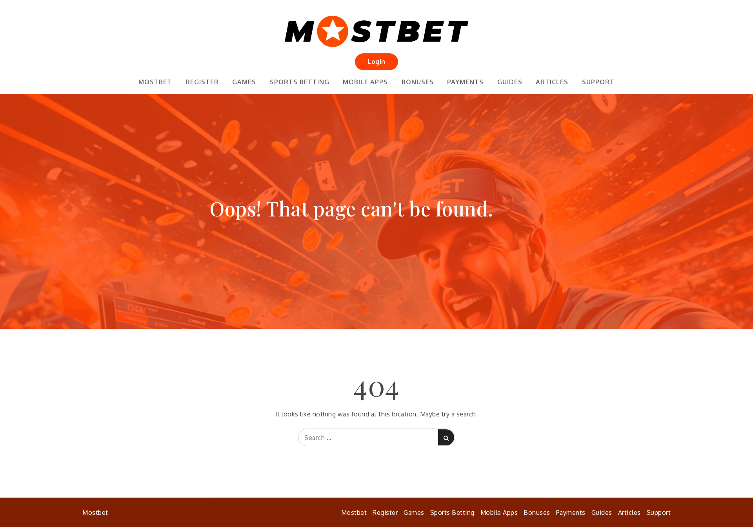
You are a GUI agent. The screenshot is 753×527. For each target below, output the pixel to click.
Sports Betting (299, 82)
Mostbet (155, 82)
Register (202, 82)
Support (598, 82)
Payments (465, 82)
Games (244, 82)
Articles (552, 82)
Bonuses (418, 82)
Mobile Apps (365, 82)
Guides (509, 82)
